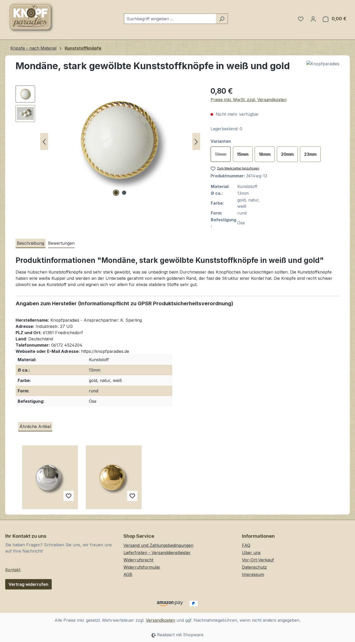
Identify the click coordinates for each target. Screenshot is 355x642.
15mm (242, 154)
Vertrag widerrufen (28, 584)
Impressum (253, 574)
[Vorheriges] (44, 141)
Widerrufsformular (141, 567)
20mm (287, 154)
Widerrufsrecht (138, 559)
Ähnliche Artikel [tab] (35, 426)
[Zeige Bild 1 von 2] (116, 193)
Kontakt (12, 569)
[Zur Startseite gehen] (31, 17)
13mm (223, 156)
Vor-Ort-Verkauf (258, 559)
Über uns (251, 552)
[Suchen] (222, 19)
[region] (107, 141)
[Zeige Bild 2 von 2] (124, 193)
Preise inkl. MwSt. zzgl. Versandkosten (249, 99)
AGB (127, 574)
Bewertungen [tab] (61, 243)
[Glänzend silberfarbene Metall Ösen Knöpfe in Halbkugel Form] (50, 479)
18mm (265, 154)
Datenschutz (254, 567)
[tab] (30, 243)
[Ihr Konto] (313, 19)
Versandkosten (160, 620)
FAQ (246, 545)
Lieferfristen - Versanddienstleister (157, 552)
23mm (310, 154)
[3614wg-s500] (120, 141)
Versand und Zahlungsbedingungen (158, 545)
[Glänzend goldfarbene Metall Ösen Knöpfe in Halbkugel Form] (114, 479)
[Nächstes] (196, 141)
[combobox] (170, 19)
